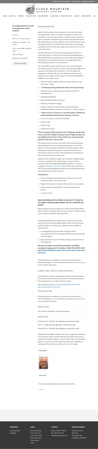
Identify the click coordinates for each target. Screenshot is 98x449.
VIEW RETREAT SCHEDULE (61, 1)
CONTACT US (76, 1)
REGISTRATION (31, 16)
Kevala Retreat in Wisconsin (52, 166)
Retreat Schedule (35, 431)
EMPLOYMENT (86, 16)
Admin (32, 443)
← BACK (41, 389)
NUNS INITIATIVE (66, 16)
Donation (70, 344)
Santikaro (15, 35)
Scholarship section (78, 262)
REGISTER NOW (19, 63)
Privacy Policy (34, 440)
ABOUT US (12, 16)
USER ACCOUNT (87, 1)
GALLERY (77, 16)
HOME (5, 16)
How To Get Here (35, 433)
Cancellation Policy (36, 435)
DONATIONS (54, 16)
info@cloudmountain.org (59, 435)
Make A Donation (35, 438)
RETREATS (21, 16)
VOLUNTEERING (43, 16)
